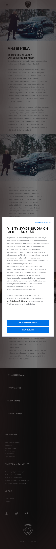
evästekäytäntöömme (19, 301)
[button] (43, 222)
